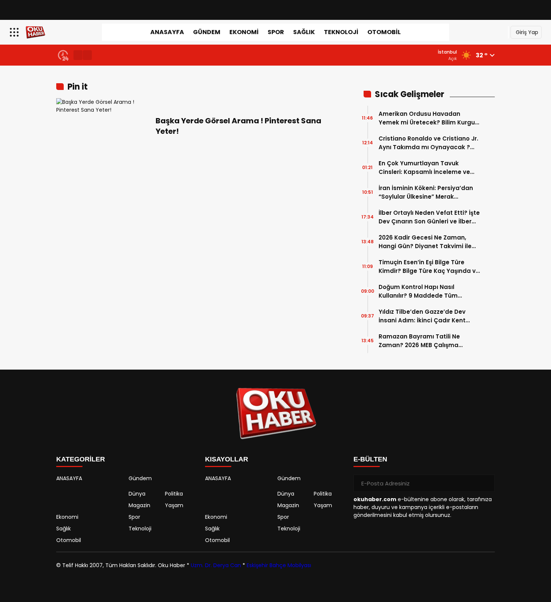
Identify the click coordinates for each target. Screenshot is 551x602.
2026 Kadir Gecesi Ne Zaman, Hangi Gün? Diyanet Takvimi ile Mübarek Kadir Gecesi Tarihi (425, 242)
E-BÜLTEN (370, 459)
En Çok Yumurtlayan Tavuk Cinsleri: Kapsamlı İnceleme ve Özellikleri (424, 167)
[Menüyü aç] (15, 32)
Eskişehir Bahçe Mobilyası (279, 565)
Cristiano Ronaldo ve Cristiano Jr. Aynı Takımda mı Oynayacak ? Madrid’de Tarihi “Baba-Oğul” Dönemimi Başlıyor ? (428, 143)
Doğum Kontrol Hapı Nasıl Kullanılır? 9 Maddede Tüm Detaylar (418, 291)
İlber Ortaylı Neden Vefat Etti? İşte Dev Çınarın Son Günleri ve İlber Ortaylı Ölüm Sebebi (429, 217)
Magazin (139, 505)
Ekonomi (244, 32)
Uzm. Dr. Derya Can (216, 565)
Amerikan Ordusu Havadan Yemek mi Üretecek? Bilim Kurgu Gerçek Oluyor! (427, 118)
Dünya (137, 493)
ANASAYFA (167, 32)
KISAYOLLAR (226, 459)
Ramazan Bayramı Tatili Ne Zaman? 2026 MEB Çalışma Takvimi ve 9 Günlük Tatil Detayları (419, 340)
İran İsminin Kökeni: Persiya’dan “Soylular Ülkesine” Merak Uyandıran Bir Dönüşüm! (426, 192)
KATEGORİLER (80, 459)
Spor (276, 32)
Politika (174, 493)
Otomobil (384, 32)
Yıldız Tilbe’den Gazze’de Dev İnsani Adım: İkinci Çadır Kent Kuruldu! (422, 316)
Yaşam (174, 505)
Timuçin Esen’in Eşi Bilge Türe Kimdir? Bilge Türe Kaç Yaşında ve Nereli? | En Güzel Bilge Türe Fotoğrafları (429, 266)
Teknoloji (341, 32)
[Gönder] (486, 483)
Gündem (206, 32)
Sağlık (304, 32)
